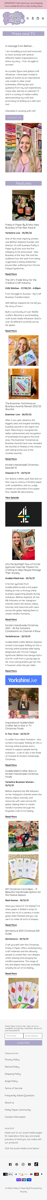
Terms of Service (13, 1088)
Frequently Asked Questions (19, 1095)
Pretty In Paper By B (21, 1188)
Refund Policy (12, 1066)
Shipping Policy (13, 1073)
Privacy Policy (12, 1059)
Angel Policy (11, 1081)
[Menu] (42, 18)
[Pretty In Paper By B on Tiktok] (36, 1164)
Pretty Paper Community (18, 1109)
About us (9, 1102)
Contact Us (14, 117)
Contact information (15, 1116)
